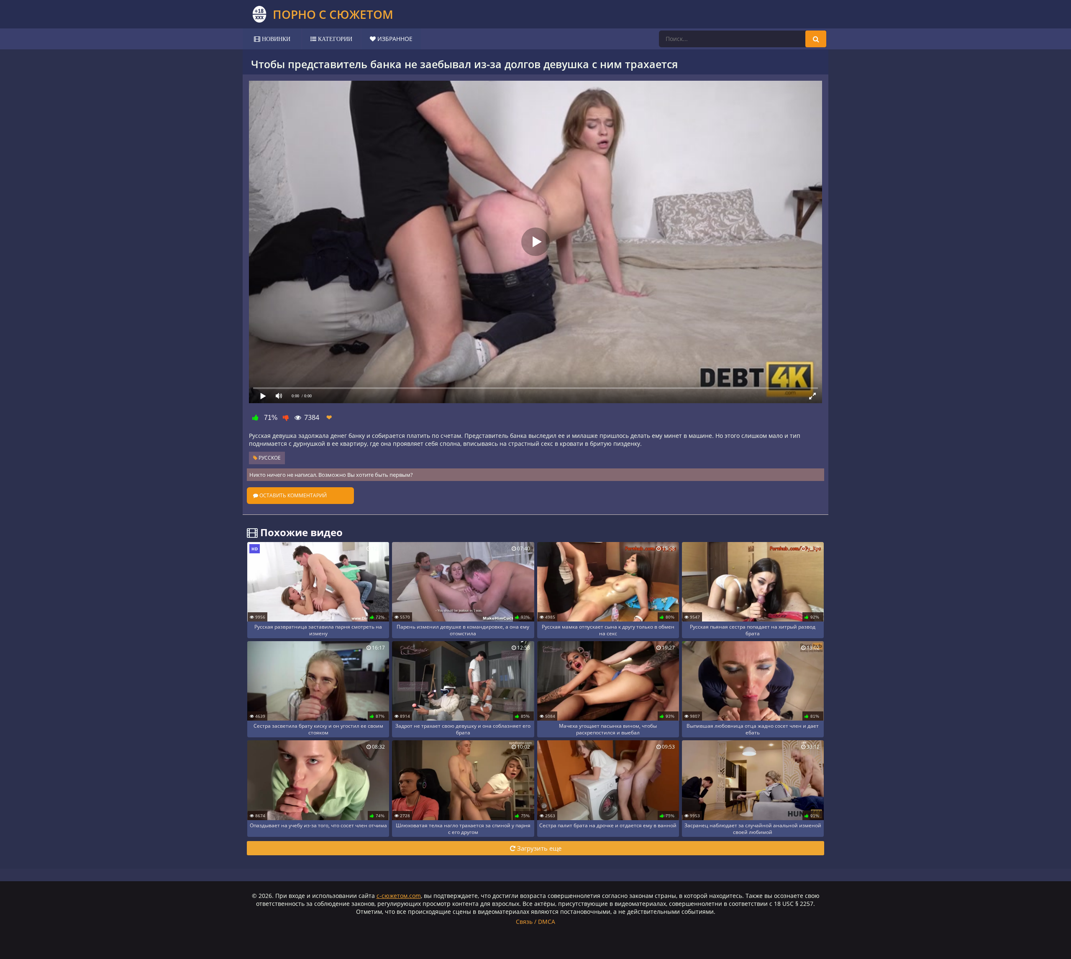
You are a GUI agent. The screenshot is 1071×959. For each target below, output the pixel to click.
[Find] (815, 39)
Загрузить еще (538, 848)
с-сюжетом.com (399, 896)
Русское (269, 457)
